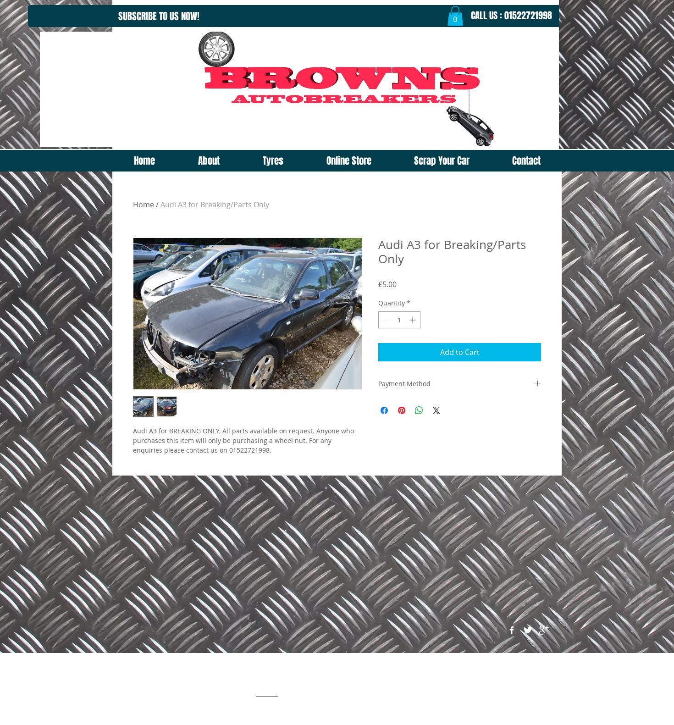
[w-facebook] (512, 630)
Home (143, 204)
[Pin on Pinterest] (401, 410)
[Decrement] (385, 320)
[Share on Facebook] (384, 410)
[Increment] (413, 320)
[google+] (544, 630)
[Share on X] (436, 410)
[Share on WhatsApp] (419, 410)
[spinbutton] (399, 320)
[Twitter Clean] (528, 630)
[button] (455, 16)
